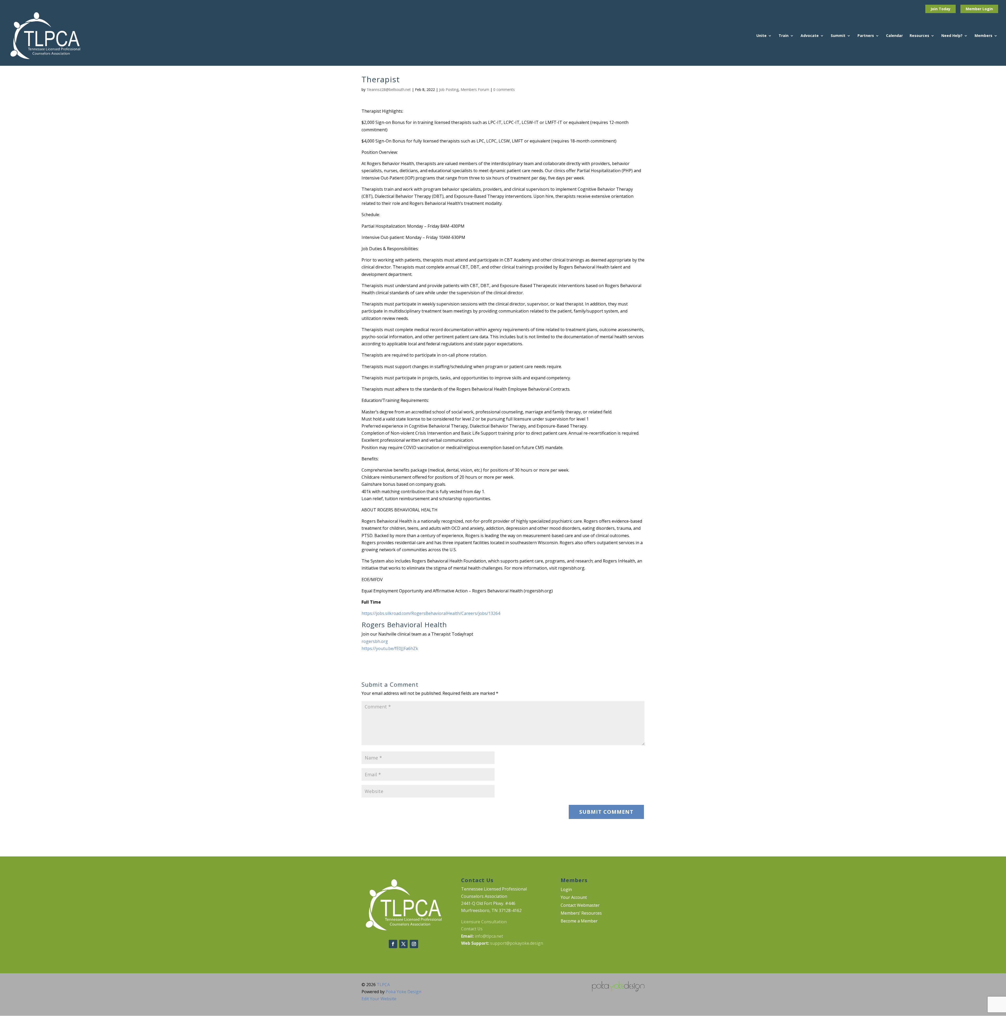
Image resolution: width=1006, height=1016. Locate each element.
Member (974, 8)
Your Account (574, 897)
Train (784, 36)
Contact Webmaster (580, 905)
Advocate (810, 36)
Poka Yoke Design (403, 992)
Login (987, 8)
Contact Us (472, 929)
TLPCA (383, 984)
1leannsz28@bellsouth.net (389, 89)
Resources (919, 36)
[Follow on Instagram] (414, 944)
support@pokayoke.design (516, 943)
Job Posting (448, 89)
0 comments (504, 89)
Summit (838, 36)
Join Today (940, 8)
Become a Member (579, 921)
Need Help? (952, 36)
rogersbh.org (375, 641)
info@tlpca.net (489, 936)
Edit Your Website (379, 999)
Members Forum (475, 89)
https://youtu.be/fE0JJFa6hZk (390, 648)
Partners (865, 36)
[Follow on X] (403, 944)
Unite (761, 36)
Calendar (894, 36)
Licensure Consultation (484, 922)
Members (983, 36)
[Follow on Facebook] (393, 944)
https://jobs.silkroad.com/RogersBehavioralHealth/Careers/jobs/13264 (431, 613)
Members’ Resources (581, 913)
